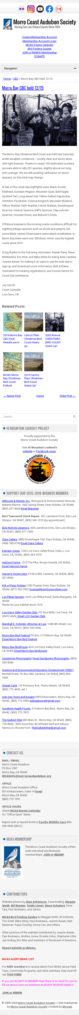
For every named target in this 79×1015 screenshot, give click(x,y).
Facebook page (46, 451)
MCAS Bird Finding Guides (19, 917)
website (27, 451)
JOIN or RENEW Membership (39, 52)
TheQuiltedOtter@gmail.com (49, 727)
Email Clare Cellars (32, 543)
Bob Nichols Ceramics (15, 527)
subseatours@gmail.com (44, 700)
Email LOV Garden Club (31, 616)
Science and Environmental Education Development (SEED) (38, 670)
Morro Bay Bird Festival (16, 635)
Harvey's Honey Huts (14, 573)
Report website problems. (19, 947)
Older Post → (68, 395)
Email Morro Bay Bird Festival (19, 639)
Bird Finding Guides (39, 48)
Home (7, 78)
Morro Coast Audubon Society (36, 1002)
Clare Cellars (9, 539)
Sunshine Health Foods (16, 708)
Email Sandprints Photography (51, 658)
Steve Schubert (55, 905)
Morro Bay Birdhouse (15, 647)
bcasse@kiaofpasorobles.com (48, 589)
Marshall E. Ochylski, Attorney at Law (24, 624)
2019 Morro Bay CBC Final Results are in (12, 339)
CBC (15, 78)
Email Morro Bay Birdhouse (30, 650)
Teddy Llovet (35, 905)
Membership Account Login (39, 41)
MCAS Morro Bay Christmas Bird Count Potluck (11, 380)
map (39, 791)
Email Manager (30, 508)
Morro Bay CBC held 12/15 (23, 87)
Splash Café (9, 685)
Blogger (67, 1006)
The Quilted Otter (12, 720)
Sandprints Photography (16, 658)
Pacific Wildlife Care (52, 822)
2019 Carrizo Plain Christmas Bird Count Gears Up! (33, 380)
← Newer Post (12, 395)
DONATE (39, 56)
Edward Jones (11, 550)
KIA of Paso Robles (14, 585)
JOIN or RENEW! (53, 854)
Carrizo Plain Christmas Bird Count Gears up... (33, 341)
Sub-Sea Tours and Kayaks (18, 697)
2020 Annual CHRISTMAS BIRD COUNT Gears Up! (53, 341)
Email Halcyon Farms (14, 566)
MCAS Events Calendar (39, 45)
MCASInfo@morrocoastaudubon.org (26, 776)
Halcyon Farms (11, 562)
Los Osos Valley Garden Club (19, 612)
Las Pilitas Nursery (13, 597)
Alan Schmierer (36, 901)
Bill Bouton (18, 905)
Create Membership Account (39, 37)
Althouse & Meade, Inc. (16, 501)
